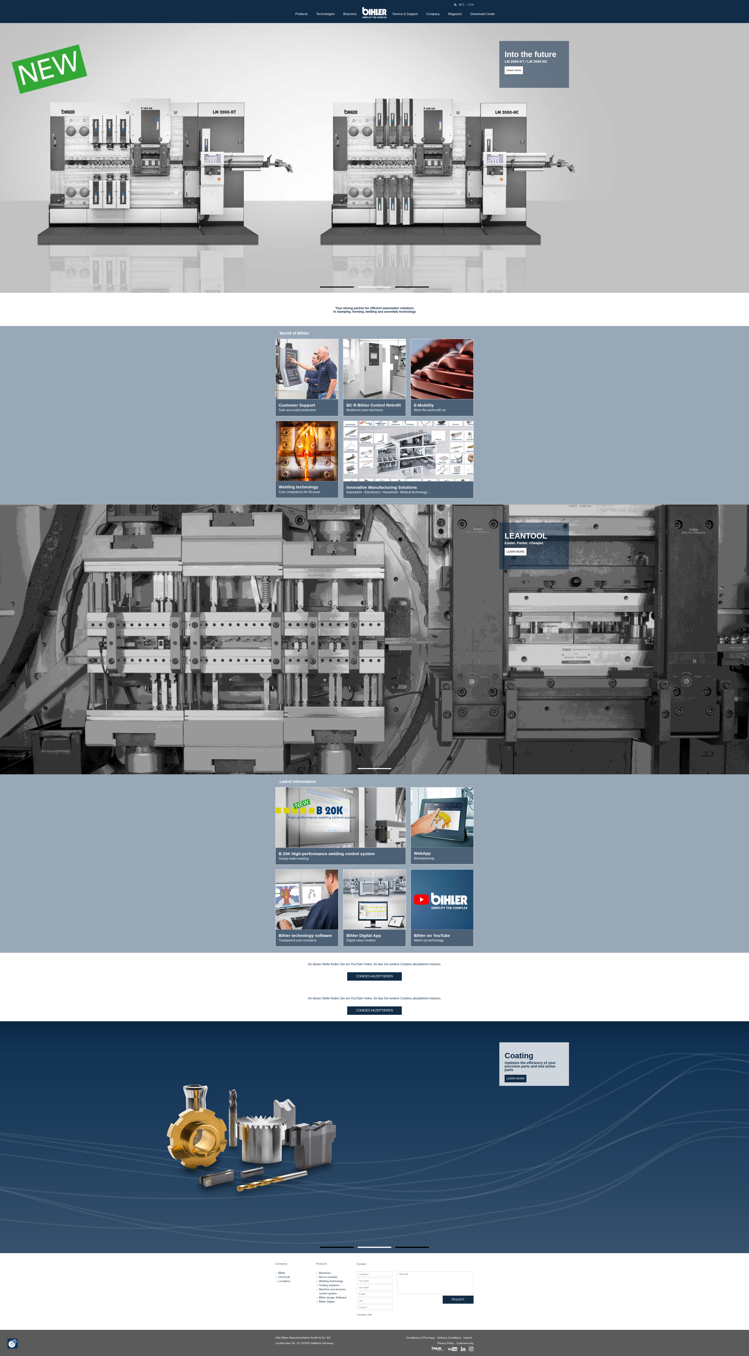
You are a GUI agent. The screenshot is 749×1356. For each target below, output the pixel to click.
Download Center (482, 14)
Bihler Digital (326, 1301)
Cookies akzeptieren (374, 976)
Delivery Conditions (449, 1337)
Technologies (325, 14)
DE (460, 4)
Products (301, 14)
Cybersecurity (465, 1343)
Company (433, 14)
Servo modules (328, 1277)
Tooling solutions (329, 1285)
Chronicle (284, 1277)
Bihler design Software (333, 1297)
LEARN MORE (515, 1074)
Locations (284, 1281)
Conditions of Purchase (420, 1337)
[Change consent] (12, 1343)
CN (472, 4)
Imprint (467, 1337)
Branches (350, 14)
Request (458, 1299)
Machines (325, 1272)
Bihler (281, 1272)
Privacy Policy (445, 1343)
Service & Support (405, 14)
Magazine (455, 14)
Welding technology (331, 1281)
